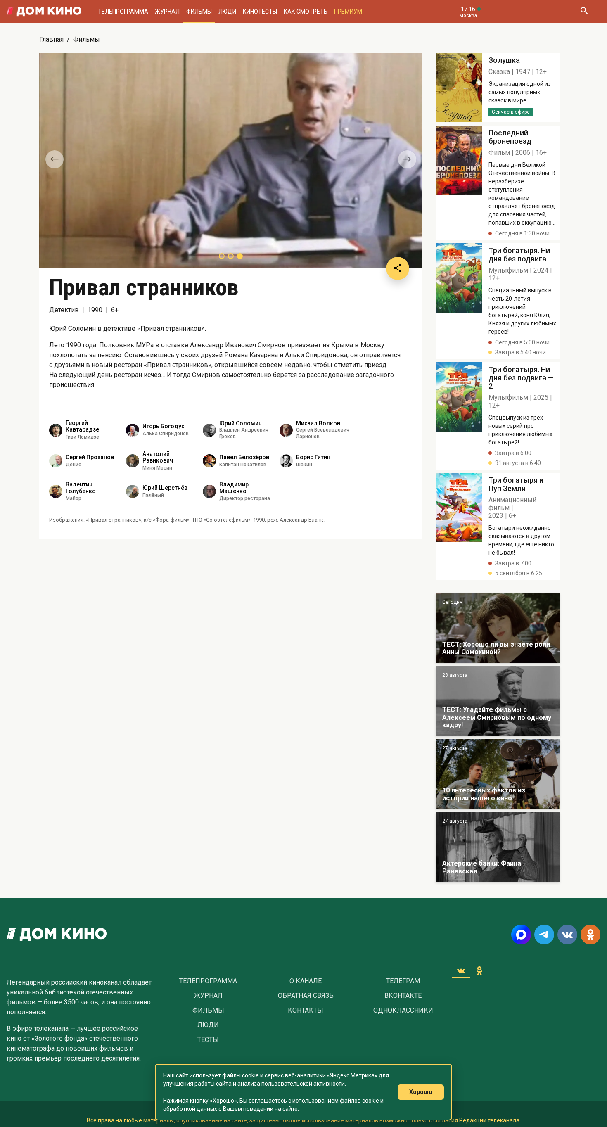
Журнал (167, 11)
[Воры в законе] (498, 628)
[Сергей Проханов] (55, 460)
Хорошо (420, 1092)
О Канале (305, 981)
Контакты (305, 1010)
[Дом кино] (44, 12)
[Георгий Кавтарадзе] (55, 430)
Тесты (208, 1040)
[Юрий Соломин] (209, 430)
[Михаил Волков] (286, 430)
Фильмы (199, 11)
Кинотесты (260, 11)
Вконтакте (403, 995)
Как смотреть (305, 11)
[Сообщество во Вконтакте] (567, 934)
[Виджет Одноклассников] (479, 970)
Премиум (348, 11)
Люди (227, 11)
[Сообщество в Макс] (521, 934)
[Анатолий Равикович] (132, 460)
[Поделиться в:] (397, 268)
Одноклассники (403, 1010)
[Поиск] (583, 11)
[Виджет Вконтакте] (461, 970)
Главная (51, 39)
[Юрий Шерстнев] (132, 491)
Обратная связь (306, 995)
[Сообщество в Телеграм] (544, 934)
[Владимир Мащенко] (209, 491)
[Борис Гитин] (286, 460)
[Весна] (498, 847)
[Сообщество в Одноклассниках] (590, 934)
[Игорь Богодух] (132, 430)
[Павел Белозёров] (209, 460)
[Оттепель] (498, 774)
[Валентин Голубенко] (55, 491)
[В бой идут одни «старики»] (498, 701)
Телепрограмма (123, 11)
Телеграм (403, 981)
